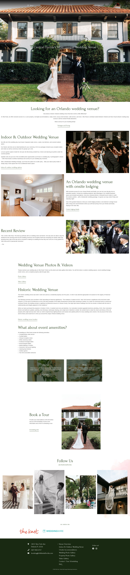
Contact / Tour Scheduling (68, 564)
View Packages (44, 374)
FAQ (60, 567)
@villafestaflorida (65, 465)
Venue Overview (65, 547)
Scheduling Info (34, 430)
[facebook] (93, 551)
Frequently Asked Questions (83, 374)
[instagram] (96, 551)
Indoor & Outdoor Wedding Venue (71, 550)
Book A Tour (96, 5)
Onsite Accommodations (68, 552)
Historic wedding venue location (27, 319)
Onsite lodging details (72, 209)
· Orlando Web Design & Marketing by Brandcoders (68, 572)
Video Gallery (22, 281)
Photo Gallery (22, 276)
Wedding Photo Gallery (67, 555)
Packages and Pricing (64, 125)
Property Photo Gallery (67, 558)
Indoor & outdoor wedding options (11, 167)
